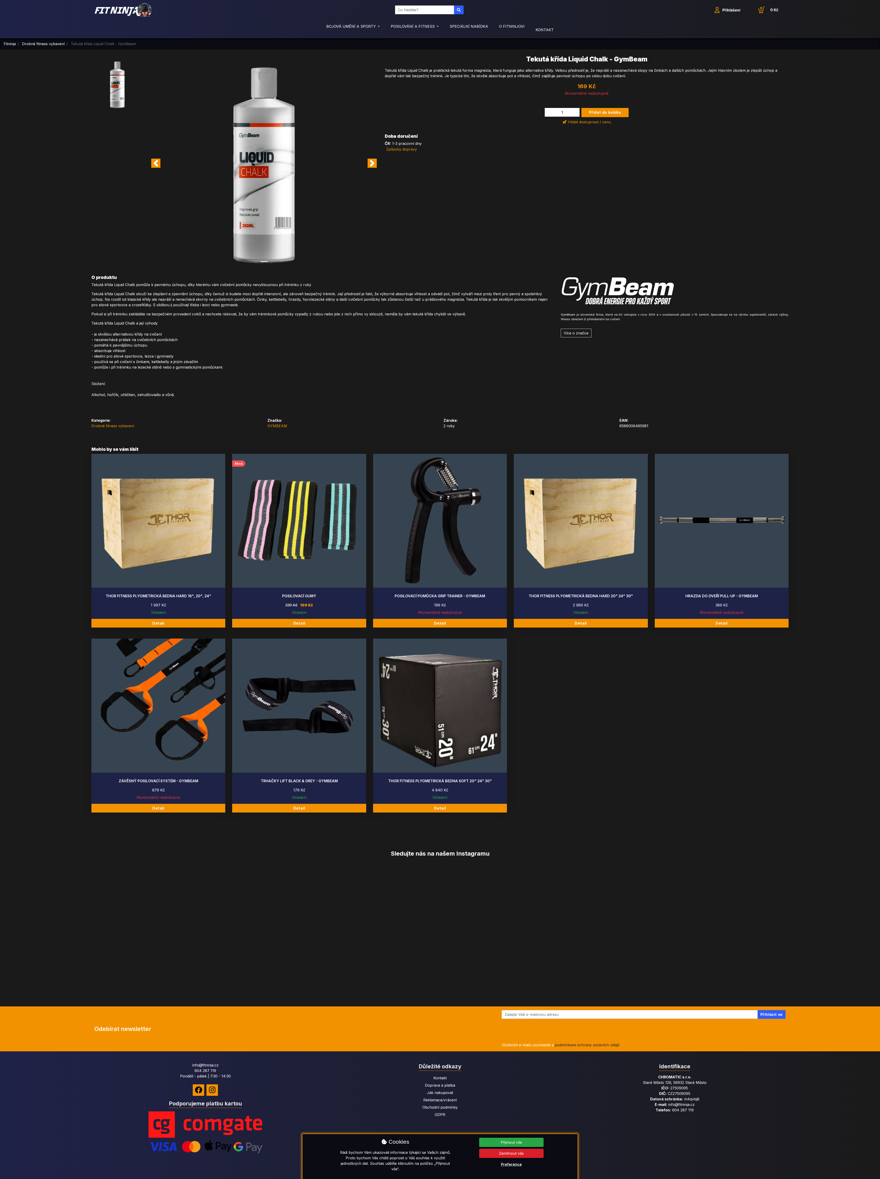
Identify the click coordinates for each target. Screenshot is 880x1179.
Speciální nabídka (469, 26)
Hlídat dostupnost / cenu (589, 122)
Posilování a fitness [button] (413, 26)
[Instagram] (212, 1090)
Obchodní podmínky (440, 1107)
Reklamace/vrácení (440, 1100)
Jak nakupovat (440, 1092)
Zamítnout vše (511, 1153)
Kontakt (545, 30)
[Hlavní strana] (123, 10)
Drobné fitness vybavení (112, 426)
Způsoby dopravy (401, 149)
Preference (511, 1164)
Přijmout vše (511, 1142)
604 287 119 (205, 1070)
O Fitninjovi (512, 26)
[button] (156, 163)
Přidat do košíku (605, 112)
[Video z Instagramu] (73, 933)
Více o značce (576, 333)
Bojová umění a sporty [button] (351, 26)
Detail (158, 623)
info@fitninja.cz (205, 1065)
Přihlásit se (771, 1014)
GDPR (440, 1114)
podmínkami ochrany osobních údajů (587, 1045)
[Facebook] (198, 1090)
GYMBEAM (277, 426)
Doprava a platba (440, 1085)
